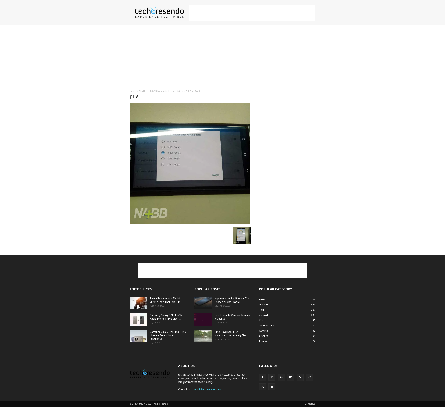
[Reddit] (309, 377)
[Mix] (290, 377)
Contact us (310, 403)
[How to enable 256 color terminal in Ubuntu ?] (203, 319)
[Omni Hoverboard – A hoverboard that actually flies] (203, 336)
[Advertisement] (252, 13)
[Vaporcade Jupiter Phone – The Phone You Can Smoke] (203, 303)
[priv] (190, 222)
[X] (262, 386)
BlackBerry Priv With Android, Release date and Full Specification (170, 91)
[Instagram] (271, 377)
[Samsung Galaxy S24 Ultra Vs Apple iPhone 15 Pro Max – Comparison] (138, 319)
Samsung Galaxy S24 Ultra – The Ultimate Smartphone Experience (168, 335)
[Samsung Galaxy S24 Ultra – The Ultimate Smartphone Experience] (138, 336)
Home (133, 91)
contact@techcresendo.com (207, 389)
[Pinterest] (300, 377)
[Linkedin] (281, 377)
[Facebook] (262, 377)
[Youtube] (271, 386)
